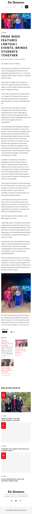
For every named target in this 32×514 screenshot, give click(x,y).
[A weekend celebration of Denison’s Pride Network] (21, 343)
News (4, 32)
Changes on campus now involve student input (15, 450)
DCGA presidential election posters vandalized (12, 480)
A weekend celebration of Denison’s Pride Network (20, 350)
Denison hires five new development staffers (10, 419)
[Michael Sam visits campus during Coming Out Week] (7, 362)
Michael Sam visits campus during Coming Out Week (6, 369)
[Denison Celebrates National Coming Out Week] (8, 349)
